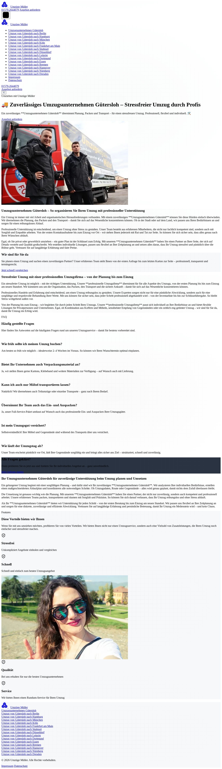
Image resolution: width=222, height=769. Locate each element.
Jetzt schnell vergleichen (14, 270)
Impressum (14, 77)
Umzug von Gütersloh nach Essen (27, 61)
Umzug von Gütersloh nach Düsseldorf (29, 52)
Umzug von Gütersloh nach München (29, 39)
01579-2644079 (10, 9)
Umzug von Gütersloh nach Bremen (28, 64)
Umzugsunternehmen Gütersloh (25, 30)
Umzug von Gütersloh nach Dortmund (29, 58)
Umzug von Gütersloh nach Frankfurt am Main (34, 45)
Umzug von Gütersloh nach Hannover (29, 67)
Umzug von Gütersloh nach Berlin (27, 33)
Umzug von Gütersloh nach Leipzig (28, 55)
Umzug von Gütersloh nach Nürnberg (29, 70)
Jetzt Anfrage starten (12, 471)
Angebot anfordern (29, 9)
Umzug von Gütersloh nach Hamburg (29, 36)
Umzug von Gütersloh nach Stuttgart (28, 49)
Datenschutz (15, 80)
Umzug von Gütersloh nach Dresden (28, 73)
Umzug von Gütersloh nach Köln (26, 42)
